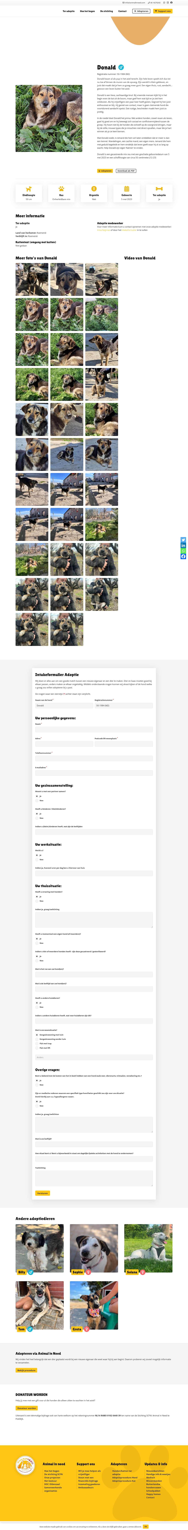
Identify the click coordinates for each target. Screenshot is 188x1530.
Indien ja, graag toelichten (47, 1114)
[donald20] (66, 524)
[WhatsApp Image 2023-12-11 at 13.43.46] (66, 594)
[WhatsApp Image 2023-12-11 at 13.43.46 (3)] (66, 629)
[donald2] (66, 279)
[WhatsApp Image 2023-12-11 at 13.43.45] (101, 559)
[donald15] (101, 454)
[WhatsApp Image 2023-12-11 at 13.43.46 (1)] (101, 594)
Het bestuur (50, 1480)
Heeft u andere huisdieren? (47, 1002)
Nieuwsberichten (155, 1470)
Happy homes (153, 1494)
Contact (150, 1497)
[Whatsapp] (183, 551)
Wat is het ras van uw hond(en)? (49, 969)
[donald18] (101, 489)
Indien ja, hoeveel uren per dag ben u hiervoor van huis (60, 868)
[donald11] (66, 419)
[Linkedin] (183, 545)
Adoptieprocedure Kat (124, 1480)
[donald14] (66, 454)
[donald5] (66, 349)
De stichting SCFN (53, 1474)
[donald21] (101, 524)
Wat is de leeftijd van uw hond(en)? (50, 983)
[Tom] (40, 1306)
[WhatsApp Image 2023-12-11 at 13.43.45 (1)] (66, 559)
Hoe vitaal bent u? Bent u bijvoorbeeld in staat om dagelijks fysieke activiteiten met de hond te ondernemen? (84, 1153)
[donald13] (32, 454)
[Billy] (40, 1249)
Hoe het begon (51, 1470)
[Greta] (94, 1306)
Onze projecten (52, 1477)
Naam (38, 724)
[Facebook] (171, 3)
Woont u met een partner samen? (50, 796)
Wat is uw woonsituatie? (50, 1039)
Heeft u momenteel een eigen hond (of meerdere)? (58, 938)
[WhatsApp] (164, 3)
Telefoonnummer (43, 753)
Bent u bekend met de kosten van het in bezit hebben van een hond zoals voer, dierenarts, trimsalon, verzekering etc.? (88, 1080)
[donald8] (66, 384)
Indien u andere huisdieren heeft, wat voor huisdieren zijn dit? (63, 1015)
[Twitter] (183, 540)
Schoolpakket (153, 1490)
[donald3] (32, 279)
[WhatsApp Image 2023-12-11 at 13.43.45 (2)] (32, 594)
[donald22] (32, 559)
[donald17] (66, 489)
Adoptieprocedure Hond (124, 1477)
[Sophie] (94, 1249)
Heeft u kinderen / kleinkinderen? (50, 813)
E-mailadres (41, 767)
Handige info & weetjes (158, 1474)
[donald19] (32, 524)
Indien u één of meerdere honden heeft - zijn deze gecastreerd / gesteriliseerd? (70, 956)
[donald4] (32, 349)
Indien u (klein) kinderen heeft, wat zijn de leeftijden (59, 826)
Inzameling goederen (89, 1484)
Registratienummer (104, 700)
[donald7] (32, 384)
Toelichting (40, 1168)
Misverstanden (154, 1480)
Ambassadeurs (85, 1487)
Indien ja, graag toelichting (47, 909)
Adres (38, 738)
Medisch (150, 1477)
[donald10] (32, 419)
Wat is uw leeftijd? (43, 1139)
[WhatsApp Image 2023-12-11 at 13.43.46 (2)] (32, 629)
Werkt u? (39, 855)
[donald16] (32, 489)
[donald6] (101, 349)
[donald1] (101, 279)
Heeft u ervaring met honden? (48, 896)
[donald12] (101, 419)
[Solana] (148, 1249)
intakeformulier (129, 230)
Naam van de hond (44, 700)
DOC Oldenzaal (52, 1484)
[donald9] (101, 384)
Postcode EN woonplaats (106, 738)
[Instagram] (168, 3)
